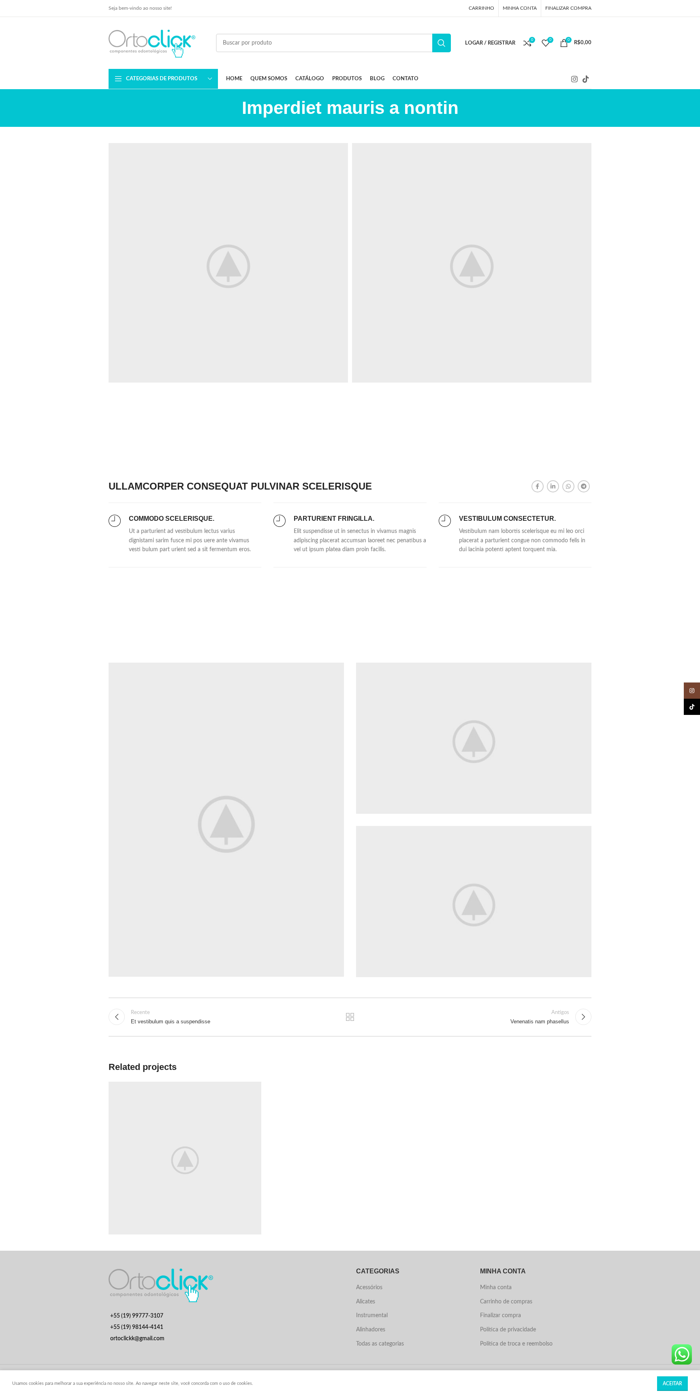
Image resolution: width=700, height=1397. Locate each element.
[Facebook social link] (537, 486)
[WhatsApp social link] (568, 486)
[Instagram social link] (574, 79)
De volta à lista (350, 1017)
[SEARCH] (441, 43)
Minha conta (496, 1287)
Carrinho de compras (506, 1302)
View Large (251, 1091)
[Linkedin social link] (553, 486)
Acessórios (369, 1287)
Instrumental (372, 1315)
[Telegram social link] (584, 486)
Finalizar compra (500, 1315)
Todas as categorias (380, 1344)
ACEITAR (672, 1383)
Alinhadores (370, 1330)
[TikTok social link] (585, 79)
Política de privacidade (508, 1330)
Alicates (365, 1302)
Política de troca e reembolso (516, 1344)
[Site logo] (158, 43)
